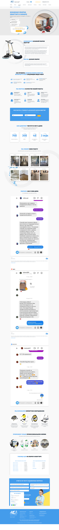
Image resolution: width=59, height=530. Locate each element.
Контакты (50, 4)
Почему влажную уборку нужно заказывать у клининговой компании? (39, 485)
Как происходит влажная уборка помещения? (17, 484)
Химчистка (24, 4)
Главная (11, 4)
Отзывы (40, 4)
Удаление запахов (19, 5)
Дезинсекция (30, 4)
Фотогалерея (44, 4)
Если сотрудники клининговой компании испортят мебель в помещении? (39, 488)
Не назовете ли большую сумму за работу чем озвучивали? (19, 487)
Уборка (15, 4)
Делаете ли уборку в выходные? (15, 490)
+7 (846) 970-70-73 (45, 1)
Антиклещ (35, 4)
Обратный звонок (42, 515)
